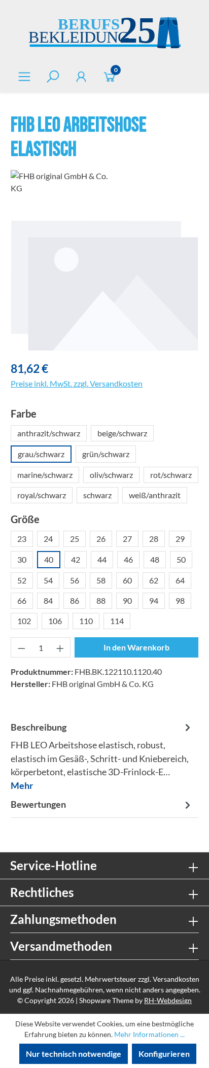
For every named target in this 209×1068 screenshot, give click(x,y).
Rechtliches (42, 892)
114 (117, 621)
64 (180, 580)
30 (21, 559)
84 (48, 600)
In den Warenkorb (136, 647)
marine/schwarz (45, 474)
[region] (104, 285)
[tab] (102, 756)
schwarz (97, 495)
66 (21, 600)
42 (75, 559)
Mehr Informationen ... (149, 1034)
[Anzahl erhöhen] (60, 647)
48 (154, 559)
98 (180, 600)
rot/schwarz (171, 474)
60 (127, 580)
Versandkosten (176, 979)
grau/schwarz (41, 454)
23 (21, 538)
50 (181, 559)
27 (127, 538)
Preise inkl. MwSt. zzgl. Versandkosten (77, 383)
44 (102, 559)
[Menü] (24, 76)
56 (74, 580)
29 (180, 538)
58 (101, 580)
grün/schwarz (105, 454)
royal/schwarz (41, 495)
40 (48, 559)
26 (101, 538)
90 (127, 600)
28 (153, 538)
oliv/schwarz (111, 474)
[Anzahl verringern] (21, 647)
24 (48, 538)
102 (24, 621)
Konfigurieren (164, 1053)
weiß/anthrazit (155, 495)
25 (74, 538)
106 (55, 621)
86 (74, 600)
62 (153, 580)
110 (86, 621)
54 (48, 580)
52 (21, 580)
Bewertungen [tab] (38, 804)
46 (128, 559)
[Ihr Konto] (81, 76)
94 (153, 600)
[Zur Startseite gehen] (104, 34)
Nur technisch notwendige (73, 1053)
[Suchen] (53, 76)
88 (101, 600)
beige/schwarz (122, 433)
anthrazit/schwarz (48, 433)
